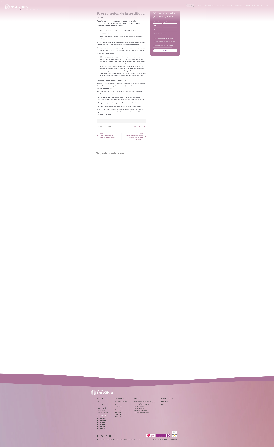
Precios (247, 5)
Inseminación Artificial (121, 401)
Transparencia (137, 439)
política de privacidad (168, 38)
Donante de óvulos (139, 406)
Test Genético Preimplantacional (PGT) (144, 401)
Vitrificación (118, 412)
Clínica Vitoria (101, 428)
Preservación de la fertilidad (141, 404)
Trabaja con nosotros (102, 412)
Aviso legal (109, 439)
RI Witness (118, 416)
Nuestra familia (209, 5)
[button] (130, 126)
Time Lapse (118, 414)
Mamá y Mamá (101, 404)
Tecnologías (238, 5)
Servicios (229, 5)
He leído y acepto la (164, 38)
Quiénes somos (101, 410)
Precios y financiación (168, 398)
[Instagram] (102, 436)
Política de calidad (101, 439)
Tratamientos (220, 5)
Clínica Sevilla (101, 418)
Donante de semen (139, 408)
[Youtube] (110, 436)
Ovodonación (118, 404)
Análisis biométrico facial (140, 410)
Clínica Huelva (101, 424)
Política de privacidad (118, 439)
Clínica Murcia (101, 422)
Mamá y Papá (100, 403)
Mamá (98, 401)
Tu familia (198, 5)
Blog (253, 5)
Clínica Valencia (101, 420)
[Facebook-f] (106, 436)
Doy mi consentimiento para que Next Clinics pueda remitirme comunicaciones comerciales (165, 42)
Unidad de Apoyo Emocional (141, 412)
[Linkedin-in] (98, 436)
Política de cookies (128, 439)
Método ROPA (119, 406)
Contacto (259, 5)
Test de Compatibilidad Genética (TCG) (144, 403)
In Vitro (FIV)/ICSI (119, 403)
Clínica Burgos (101, 426)
